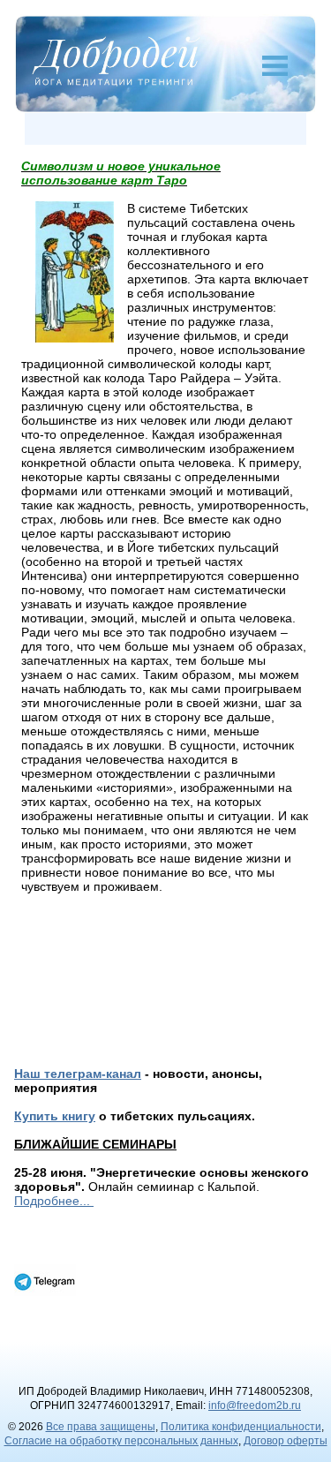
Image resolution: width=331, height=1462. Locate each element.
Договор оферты (285, 1441)
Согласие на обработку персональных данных (121, 1441)
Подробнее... (54, 1201)
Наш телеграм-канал (77, 1073)
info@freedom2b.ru (254, 1405)
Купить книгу (54, 1116)
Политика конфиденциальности (241, 1427)
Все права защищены (100, 1427)
